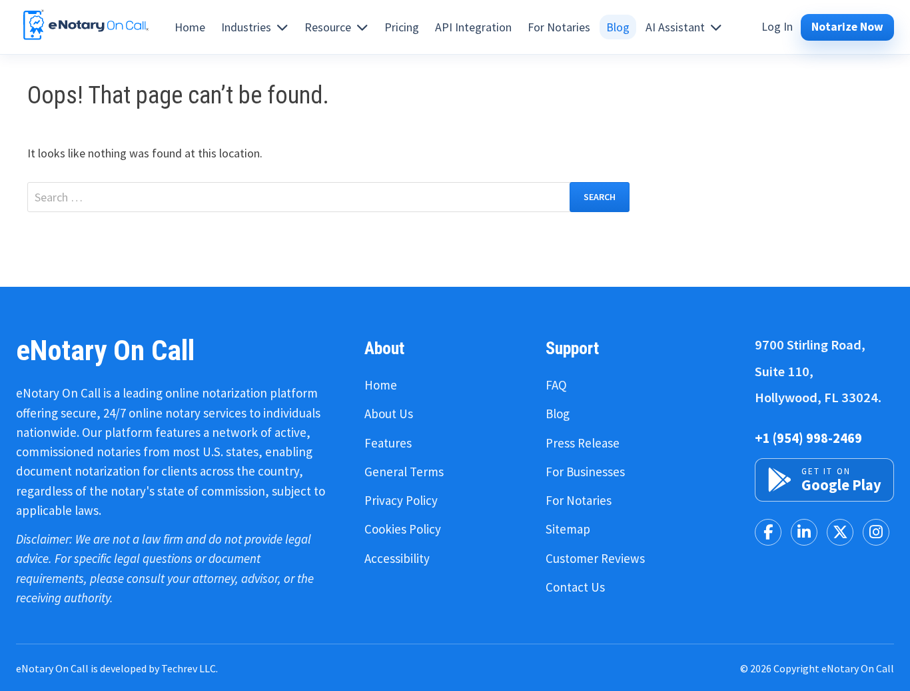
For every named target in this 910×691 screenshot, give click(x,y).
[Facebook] (768, 532)
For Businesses (585, 472)
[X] (840, 532)
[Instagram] (876, 532)
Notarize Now (847, 26)
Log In (777, 26)
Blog (558, 414)
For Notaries (579, 500)
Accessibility (397, 558)
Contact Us (575, 587)
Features (388, 443)
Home (380, 385)
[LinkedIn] (804, 532)
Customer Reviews (595, 558)
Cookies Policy (402, 529)
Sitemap (568, 529)
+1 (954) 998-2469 (808, 438)
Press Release (583, 443)
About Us (388, 414)
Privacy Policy (401, 500)
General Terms (404, 472)
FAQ (556, 385)
